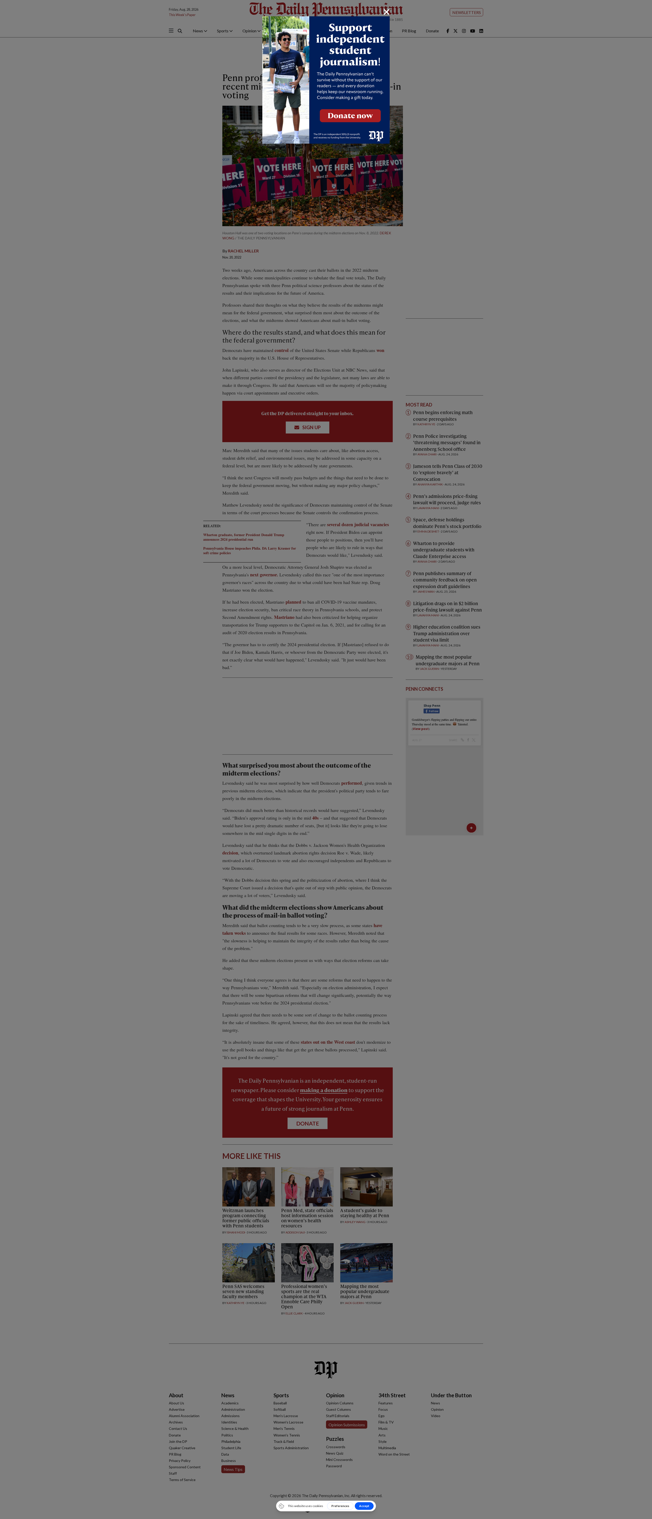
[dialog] (326, 759)
